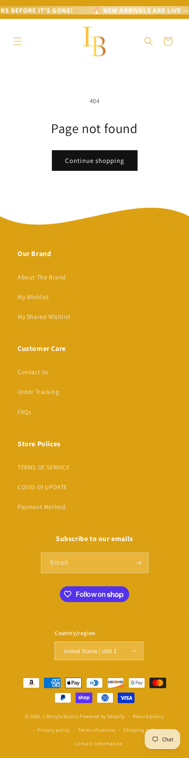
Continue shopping (94, 160)
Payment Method (41, 507)
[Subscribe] (138, 562)
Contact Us (33, 372)
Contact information (98, 743)
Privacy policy (53, 730)
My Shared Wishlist (44, 317)
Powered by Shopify (102, 716)
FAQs (24, 412)
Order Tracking (38, 392)
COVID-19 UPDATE (42, 487)
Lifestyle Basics (60, 716)
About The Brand (42, 277)
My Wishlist (33, 297)
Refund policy (148, 716)
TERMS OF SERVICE (44, 467)
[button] (17, 41)
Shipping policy (142, 730)
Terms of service (96, 730)
